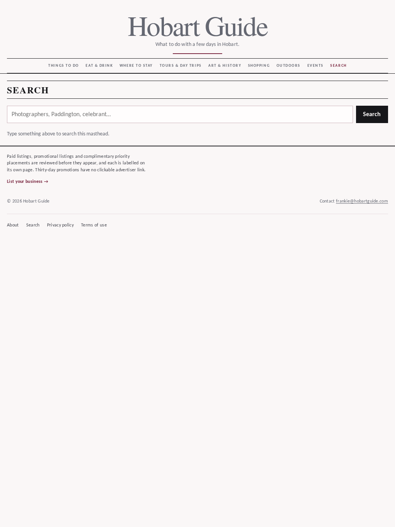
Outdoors (288, 66)
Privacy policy (60, 225)
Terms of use (94, 225)
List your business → (27, 181)
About (13, 225)
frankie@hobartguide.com (362, 201)
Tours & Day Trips (181, 66)
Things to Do (63, 66)
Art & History (224, 66)
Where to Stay (136, 66)
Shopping (259, 66)
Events (315, 66)
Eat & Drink (99, 66)
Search (338, 66)
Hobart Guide (197, 25)
